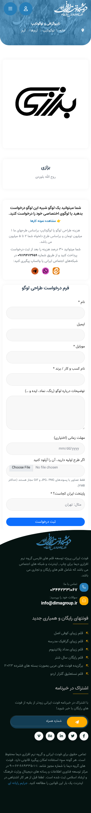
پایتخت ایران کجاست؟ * (68, 494)
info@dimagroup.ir (59, 603)
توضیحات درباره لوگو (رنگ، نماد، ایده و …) (55, 391)
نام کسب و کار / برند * (69, 369)
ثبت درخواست (45, 522)
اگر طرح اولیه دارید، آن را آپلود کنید (59, 460)
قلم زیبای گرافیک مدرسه (65, 641)
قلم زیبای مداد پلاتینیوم (66, 649)
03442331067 (63, 590)
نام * (81, 302)
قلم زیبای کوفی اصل (68, 633)
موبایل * (79, 346)
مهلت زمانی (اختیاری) (69, 438)
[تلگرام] (34, 270)
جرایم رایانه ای (18, 783)
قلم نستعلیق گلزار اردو (66, 673)
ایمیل (81, 324)
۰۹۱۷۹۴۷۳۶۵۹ (27, 255)
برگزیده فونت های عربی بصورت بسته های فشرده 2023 (43, 665)
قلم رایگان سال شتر (69, 657)
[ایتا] (56, 270)
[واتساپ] (45, 270)
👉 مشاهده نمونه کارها (45, 221)
